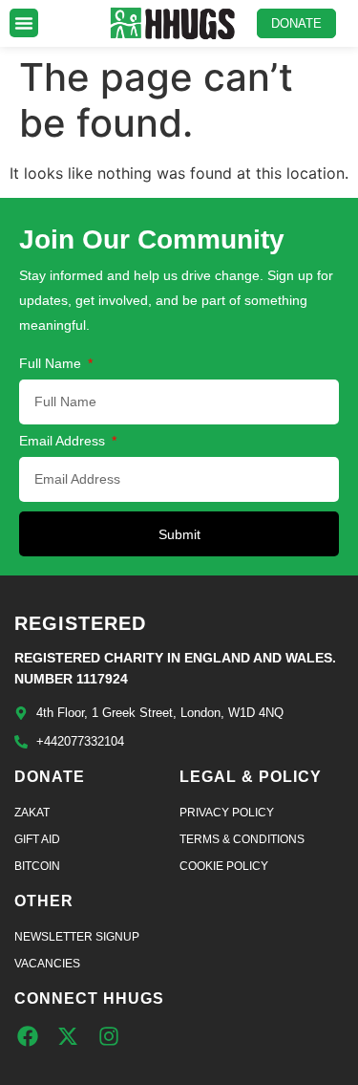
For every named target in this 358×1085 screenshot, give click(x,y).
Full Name (52, 364)
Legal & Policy (250, 777)
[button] (24, 23)
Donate (49, 777)
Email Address (64, 441)
